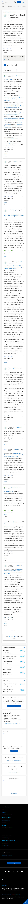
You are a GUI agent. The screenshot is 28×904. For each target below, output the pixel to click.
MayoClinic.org (4, 885)
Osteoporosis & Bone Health (10, 656)
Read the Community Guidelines (11, 723)
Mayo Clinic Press (5, 843)
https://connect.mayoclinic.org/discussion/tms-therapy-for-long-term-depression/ (14, 98)
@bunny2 (14, 210)
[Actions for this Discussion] (24, 49)
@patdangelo (7, 124)
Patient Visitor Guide (5, 845)
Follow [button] (22, 650)
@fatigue (12, 126)
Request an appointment (14, 706)
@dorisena (15, 161)
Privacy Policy (11, 894)
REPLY (5, 153)
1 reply (5, 155)
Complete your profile (14, 772)
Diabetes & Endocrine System (9, 12)
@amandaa (18, 75)
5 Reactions (6, 253)
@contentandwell (14, 487)
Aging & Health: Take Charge (10, 684)
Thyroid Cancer (6, 672)
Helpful (7, 50)
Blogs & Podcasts (22, 6)
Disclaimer (4, 822)
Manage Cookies (17, 894)
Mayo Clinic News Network (7, 855)
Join (19, 2)
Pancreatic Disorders (8, 667)
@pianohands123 (10, 79)
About (3, 809)
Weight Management (8, 689)
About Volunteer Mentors (6, 817)
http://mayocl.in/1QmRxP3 (11, 139)
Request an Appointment (14, 863)
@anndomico (19, 124)
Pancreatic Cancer (7, 661)
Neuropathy (6, 650)
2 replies (5, 204)
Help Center (4, 825)
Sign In (24, 2)
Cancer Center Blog (5, 837)
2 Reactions (6, 200)
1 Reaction (5, 52)
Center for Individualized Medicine (8, 840)
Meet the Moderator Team (7, 814)
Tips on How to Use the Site (14, 760)
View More (14, 630)
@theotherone (7, 127)
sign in (10, 636)
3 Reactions (6, 419)
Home (3, 6)
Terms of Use (4, 894)
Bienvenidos (14, 793)
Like (4, 50)
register (16, 636)
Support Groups (11, 6)
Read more (14, 750)
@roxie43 (6, 126)
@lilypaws (15, 521)
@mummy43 (16, 449)
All (24, 647)
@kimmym (19, 122)
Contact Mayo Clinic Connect (7, 828)
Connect (7, 2)
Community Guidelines (6, 820)
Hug (11, 50)
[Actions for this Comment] (23, 148)
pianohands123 (17, 20)
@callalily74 (18, 126)
